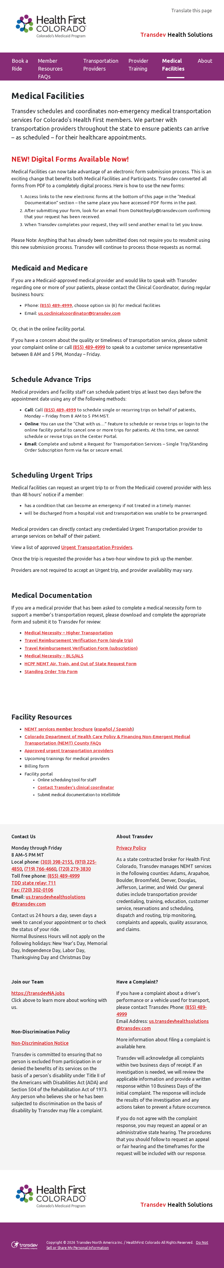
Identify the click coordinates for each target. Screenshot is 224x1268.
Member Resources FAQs (50, 68)
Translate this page (191, 10)
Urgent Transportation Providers (96, 547)
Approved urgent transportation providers (68, 750)
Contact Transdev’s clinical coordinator (76, 787)
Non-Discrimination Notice (40, 1043)
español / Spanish (113, 728)
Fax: (16, 890)
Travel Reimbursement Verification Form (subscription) (81, 648)
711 (52, 882)
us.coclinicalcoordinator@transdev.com (79, 313)
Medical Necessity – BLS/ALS (53, 655)
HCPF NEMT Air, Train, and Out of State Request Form (80, 663)
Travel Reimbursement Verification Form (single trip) (78, 640)
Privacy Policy (131, 847)
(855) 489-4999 (56, 305)
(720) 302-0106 (37, 890)
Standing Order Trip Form (51, 671)
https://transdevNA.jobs (38, 993)
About (205, 61)
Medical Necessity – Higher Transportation (68, 632)
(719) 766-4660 (40, 868)
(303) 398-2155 (57, 861)
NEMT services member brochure (58, 728)
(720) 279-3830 (75, 868)
